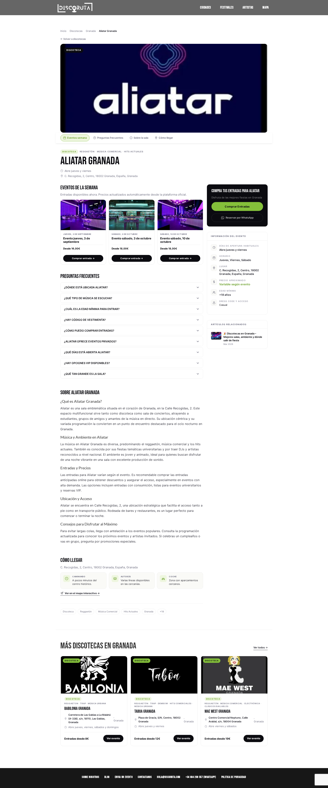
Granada (91, 30)
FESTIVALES (226, 7)
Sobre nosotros (90, 777)
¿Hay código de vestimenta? (85, 319)
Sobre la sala (141, 137)
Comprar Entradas (237, 206)
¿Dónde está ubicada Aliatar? (86, 287)
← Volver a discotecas (73, 38)
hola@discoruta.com (168, 777)
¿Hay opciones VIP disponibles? (87, 363)
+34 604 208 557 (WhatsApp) (201, 777)
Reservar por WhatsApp (240, 217)
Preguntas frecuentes (110, 137)
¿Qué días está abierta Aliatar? (87, 352)
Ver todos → (260, 647)
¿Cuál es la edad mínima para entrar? (92, 309)
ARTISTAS (248, 7)
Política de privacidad (233, 777)
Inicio (63, 30)
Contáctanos (145, 777)
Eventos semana (77, 137)
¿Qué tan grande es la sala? (85, 373)
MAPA (266, 7)
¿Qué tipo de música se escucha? (88, 298)
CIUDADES (205, 7)
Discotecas (76, 30)
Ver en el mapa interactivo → (82, 593)
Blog (107, 777)
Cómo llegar (166, 137)
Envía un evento (124, 777)
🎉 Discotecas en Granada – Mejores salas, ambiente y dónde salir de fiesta (242, 337)
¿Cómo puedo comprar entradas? (89, 330)
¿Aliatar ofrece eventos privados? (90, 341)
